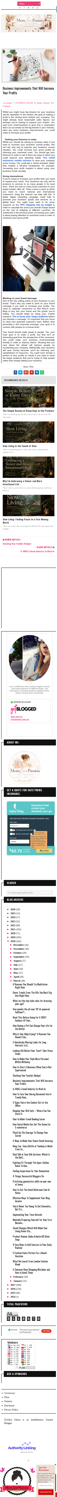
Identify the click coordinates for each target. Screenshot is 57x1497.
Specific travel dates (22, 834)
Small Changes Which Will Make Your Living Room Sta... (30, 1229)
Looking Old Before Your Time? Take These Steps (33, 1052)
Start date (13, 838)
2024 (13, 917)
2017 (13, 1285)
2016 (13, 1289)
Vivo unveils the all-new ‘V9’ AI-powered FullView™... (31, 1010)
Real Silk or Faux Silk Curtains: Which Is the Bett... (31, 1156)
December (18, 945)
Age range (13, 822)
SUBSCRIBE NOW (46, 1492)
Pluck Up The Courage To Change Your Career (30, 1134)
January (18, 1281)
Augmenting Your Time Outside (27, 1214)
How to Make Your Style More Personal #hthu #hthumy (31, 1060)
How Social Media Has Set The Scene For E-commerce (32, 1126)
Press (6, 1397)
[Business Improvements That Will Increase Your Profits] (28, 65)
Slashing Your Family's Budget (27, 1075)
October (17, 953)
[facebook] (24, 7)
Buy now (44, 850)
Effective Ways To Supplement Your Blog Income (31, 1199)
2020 (13, 933)
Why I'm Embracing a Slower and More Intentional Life (22, 482)
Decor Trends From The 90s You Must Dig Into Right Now (32, 994)
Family (39, 103)
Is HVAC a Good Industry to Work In (29, 1089)
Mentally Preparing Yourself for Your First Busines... (32, 1221)
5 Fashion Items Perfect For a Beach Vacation (30, 1254)
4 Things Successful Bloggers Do (28, 1176)
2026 (13, 909)
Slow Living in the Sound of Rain (20, 446)
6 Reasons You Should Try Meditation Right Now (30, 985)
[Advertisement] (28, 598)
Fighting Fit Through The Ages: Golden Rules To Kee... (31, 1164)
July (15, 965)
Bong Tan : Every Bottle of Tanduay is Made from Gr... (32, 1147)
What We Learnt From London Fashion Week (30, 1262)
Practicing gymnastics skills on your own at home (32, 1183)
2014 (13, 1296)
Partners (8, 1401)
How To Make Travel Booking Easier (29, 1119)
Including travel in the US (24, 830)
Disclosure (9, 1405)
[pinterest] (33, 7)
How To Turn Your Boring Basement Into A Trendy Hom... (32, 1095)
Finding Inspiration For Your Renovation (31, 1171)
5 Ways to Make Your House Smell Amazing (33, 1141)
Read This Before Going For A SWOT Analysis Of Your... (30, 1019)
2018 (13, 941)
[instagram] (28, 7)
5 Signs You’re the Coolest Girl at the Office (30, 1104)
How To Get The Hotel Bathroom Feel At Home (31, 1191)
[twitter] (19, 7)
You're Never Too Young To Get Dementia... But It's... (32, 1207)
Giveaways (9, 1393)
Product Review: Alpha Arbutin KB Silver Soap (31, 1238)
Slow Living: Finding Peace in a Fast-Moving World (25, 521)
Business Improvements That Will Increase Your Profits (33, 1082)
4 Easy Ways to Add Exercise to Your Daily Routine (32, 1246)
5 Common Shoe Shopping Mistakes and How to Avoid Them (31, 1271)
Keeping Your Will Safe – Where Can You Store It (31, 1112)
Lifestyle (46, 103)
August (17, 960)
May (16, 973)
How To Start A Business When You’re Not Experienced (32, 1068)
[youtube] (37, 7)
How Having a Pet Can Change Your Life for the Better (33, 1027)
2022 (13, 925)
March (17, 980)
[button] (46, 1469)
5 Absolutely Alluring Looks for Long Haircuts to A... (29, 1043)
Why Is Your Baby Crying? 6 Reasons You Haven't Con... (31, 1035)
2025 (13, 913)
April (16, 976)
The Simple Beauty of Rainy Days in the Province (28, 410)
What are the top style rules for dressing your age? (32, 1002)
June (16, 969)
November (19, 949)
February (18, 1277)
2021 (13, 929)
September (19, 956)
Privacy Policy (11, 1409)
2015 (13, 1293)
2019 (13, 937)
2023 (13, 921)
